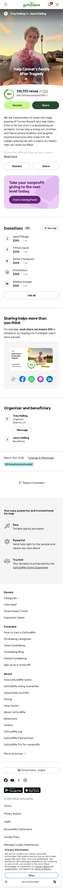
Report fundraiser (34, 482)
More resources (13, 753)
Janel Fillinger (21, 236)
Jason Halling (21, 437)
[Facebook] (22, 379)
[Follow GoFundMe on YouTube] (12, 780)
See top (52, 228)
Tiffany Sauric (21, 247)
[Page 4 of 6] (33, 78)
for (28, 13)
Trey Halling (20, 415)
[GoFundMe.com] (31, 4)
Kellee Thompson (23, 259)
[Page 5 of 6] (36, 78)
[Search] (6, 4)
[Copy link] (13, 379)
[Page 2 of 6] (29, 78)
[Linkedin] (49, 379)
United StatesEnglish (33, 770)
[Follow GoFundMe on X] (19, 780)
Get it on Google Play (13, 790)
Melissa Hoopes (22, 281)
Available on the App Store (32, 790)
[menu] (57, 4)
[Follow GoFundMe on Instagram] (25, 780)
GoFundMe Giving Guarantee (30, 567)
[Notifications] (49, 4)
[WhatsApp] (31, 379)
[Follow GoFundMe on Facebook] (6, 780)
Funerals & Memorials (41, 457)
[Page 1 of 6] (26, 78)
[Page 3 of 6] (31, 78)
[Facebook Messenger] (40, 379)
